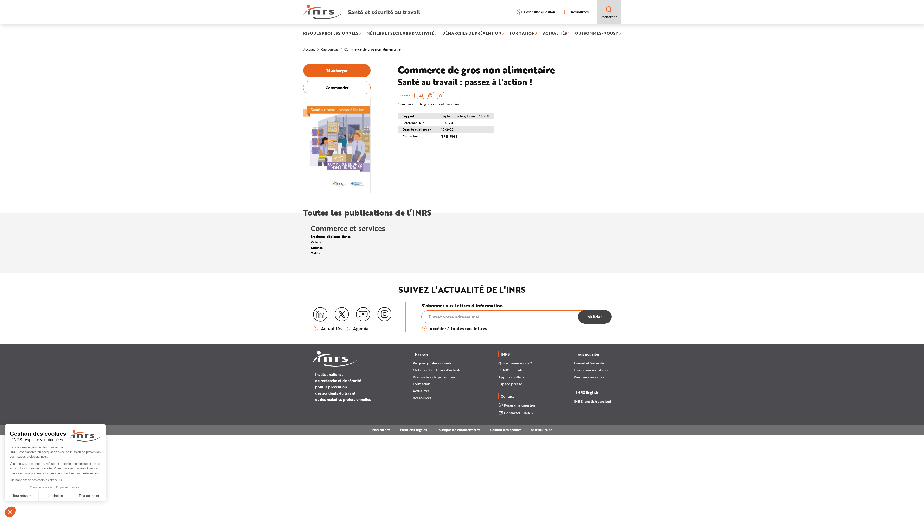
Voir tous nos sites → (591, 377)
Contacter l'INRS (518, 413)
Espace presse (510, 384)
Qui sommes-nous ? (515, 363)
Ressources (580, 11)
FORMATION (522, 33)
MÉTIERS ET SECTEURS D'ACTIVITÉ (400, 33)
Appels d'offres (511, 377)
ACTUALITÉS (555, 33)
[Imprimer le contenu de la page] (430, 95)
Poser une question (539, 11)
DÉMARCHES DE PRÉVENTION (471, 33)
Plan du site (381, 429)
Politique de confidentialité (458, 429)
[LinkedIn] (320, 314)
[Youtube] (363, 314)
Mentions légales (413, 429)
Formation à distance (591, 370)
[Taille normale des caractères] (440, 95)
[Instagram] (384, 314)
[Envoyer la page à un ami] (420, 95)
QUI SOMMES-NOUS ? (596, 33)
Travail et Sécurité (589, 363)
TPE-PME (449, 136)
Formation (421, 384)
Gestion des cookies (505, 429)
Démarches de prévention (434, 377)
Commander (337, 87)
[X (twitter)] (341, 314)
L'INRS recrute (510, 370)
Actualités (421, 391)
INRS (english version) (592, 401)
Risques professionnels (432, 363)
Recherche (608, 17)
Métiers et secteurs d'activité (437, 370)
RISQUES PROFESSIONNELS (330, 33)
